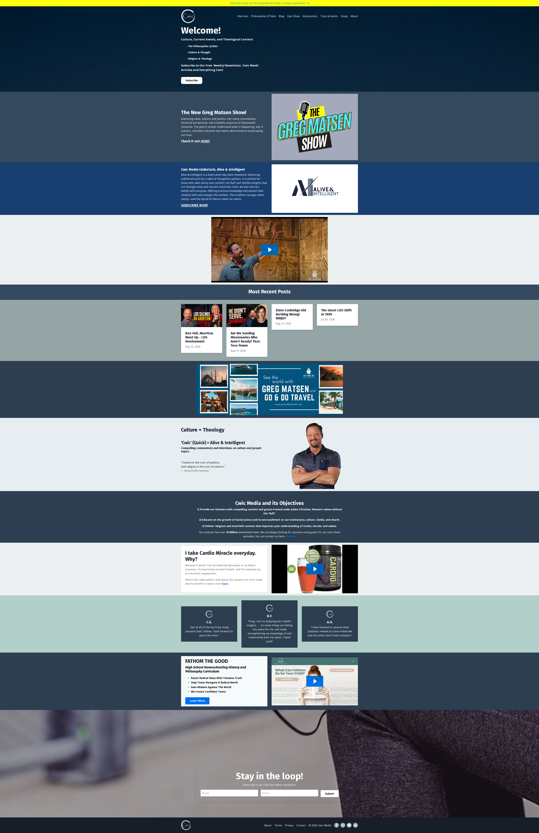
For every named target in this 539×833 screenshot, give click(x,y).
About (354, 16)
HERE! (205, 141)
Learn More (197, 700)
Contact (291, 536)
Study (344, 16)
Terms (278, 825)
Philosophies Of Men (263, 16)
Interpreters (310, 16)
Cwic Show (293, 16)
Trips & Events (329, 16)
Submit (329, 793)
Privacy (289, 825)
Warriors (242, 16)
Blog (281, 16)
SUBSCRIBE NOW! (194, 205)
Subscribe (192, 80)
